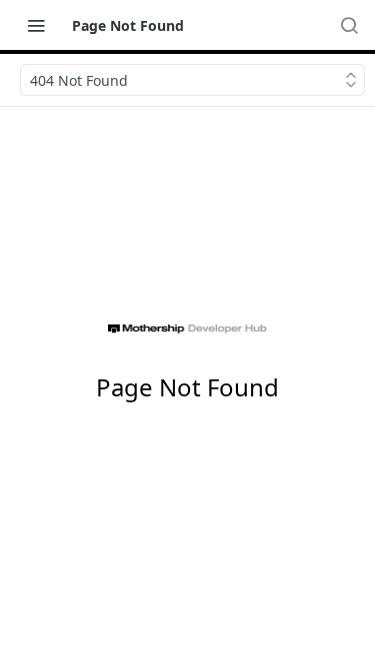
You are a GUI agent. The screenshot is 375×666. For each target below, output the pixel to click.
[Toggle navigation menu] (36, 25)
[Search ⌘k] (349, 25)
